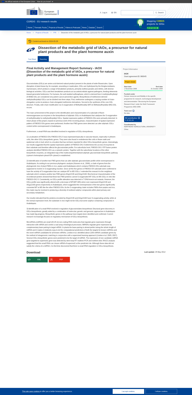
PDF (61, 259)
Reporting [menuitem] (43, 59)
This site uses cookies (31, 391)
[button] (113, 12)
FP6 (54, 33)
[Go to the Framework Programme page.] (31, 50)
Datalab (92, 28)
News (84, 28)
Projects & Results (56, 28)
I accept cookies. (128, 391)
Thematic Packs (40, 28)
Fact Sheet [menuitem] (32, 59)
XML (39, 259)
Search (99, 28)
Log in (104, 13)
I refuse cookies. (161, 391)
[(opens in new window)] (44, 11)
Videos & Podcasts (72, 28)
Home (30, 28)
